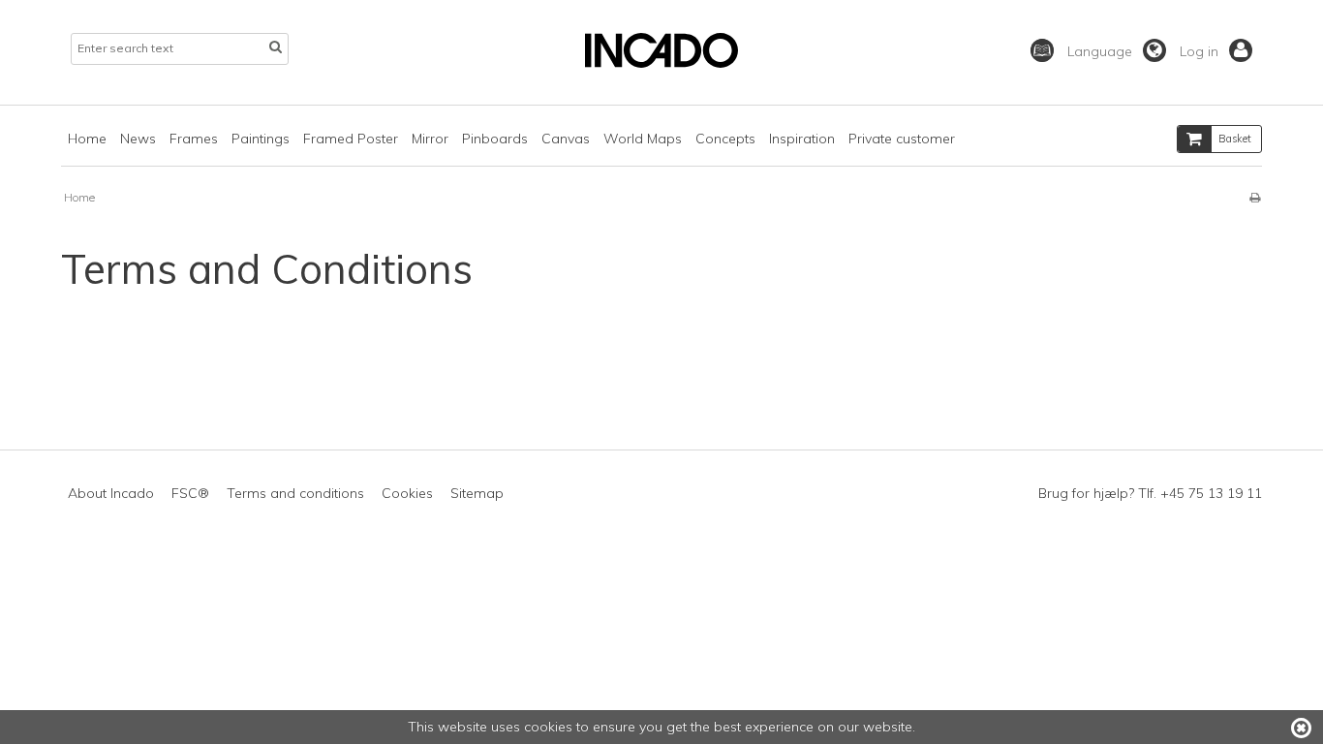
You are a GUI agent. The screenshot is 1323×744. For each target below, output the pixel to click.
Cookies (407, 493)
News (138, 138)
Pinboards (495, 138)
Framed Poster (350, 138)
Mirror (430, 138)
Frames (193, 138)
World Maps (642, 138)
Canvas (565, 138)
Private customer (901, 138)
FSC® (190, 493)
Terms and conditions (295, 493)
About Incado (111, 493)
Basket (1234, 138)
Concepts (725, 138)
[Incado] (661, 63)
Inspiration (802, 138)
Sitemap (477, 493)
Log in (1201, 51)
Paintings (260, 138)
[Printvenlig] (1254, 197)
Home (87, 138)
